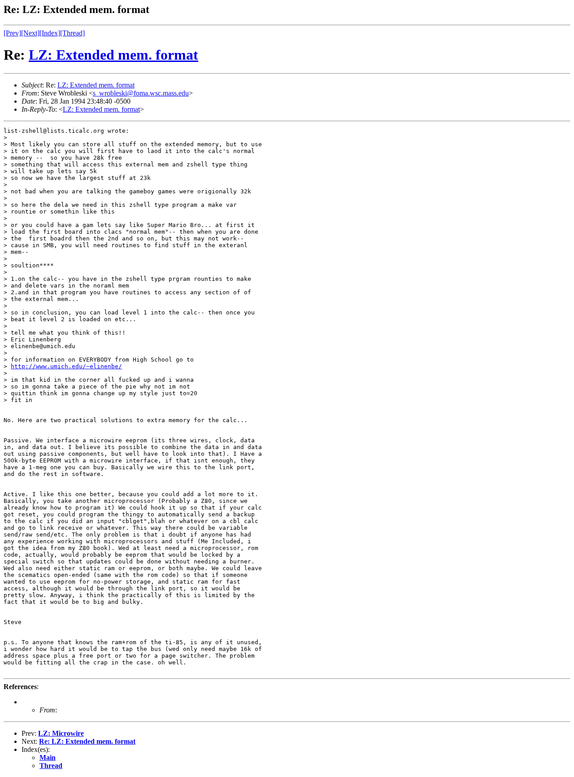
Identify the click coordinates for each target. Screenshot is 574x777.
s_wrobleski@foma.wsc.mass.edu (141, 93)
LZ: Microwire (61, 733)
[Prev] (12, 33)
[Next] (30, 33)
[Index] (49, 33)
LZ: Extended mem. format (113, 55)
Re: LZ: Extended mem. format (87, 741)
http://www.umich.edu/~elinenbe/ (66, 366)
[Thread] (72, 33)
